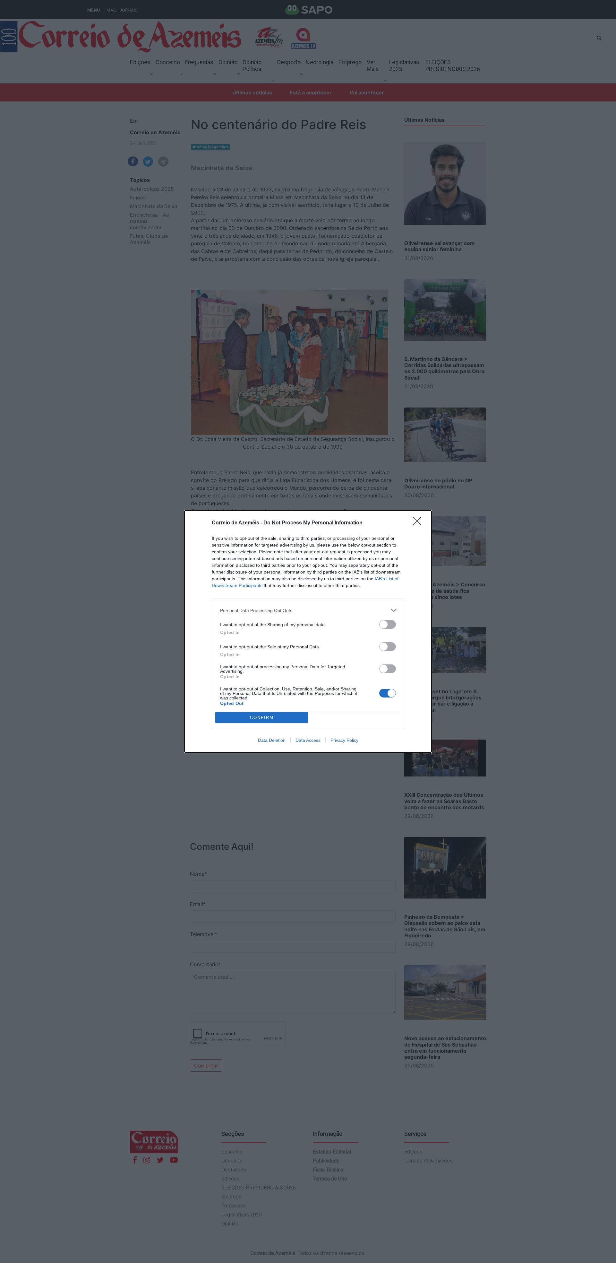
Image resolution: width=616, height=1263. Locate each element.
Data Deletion (272, 740)
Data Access (308, 740)
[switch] (387, 624)
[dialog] (308, 631)
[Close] (419, 523)
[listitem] (308, 610)
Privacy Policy (344, 740)
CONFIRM (262, 717)
